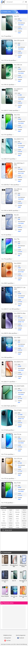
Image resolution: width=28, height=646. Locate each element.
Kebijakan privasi (7, 635)
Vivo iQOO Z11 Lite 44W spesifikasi (10, 309)
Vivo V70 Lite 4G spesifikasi (8, 60)
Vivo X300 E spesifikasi (7, 283)
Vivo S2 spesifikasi (6, 234)
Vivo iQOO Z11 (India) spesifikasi (10, 110)
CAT (11, 520)
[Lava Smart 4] (4, 559)
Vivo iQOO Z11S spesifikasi (8, 159)
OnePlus (24, 512)
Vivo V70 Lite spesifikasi (7, 478)
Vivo (24, 518)
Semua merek (8, 530)
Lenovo (4, 514)
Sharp (24, 525)
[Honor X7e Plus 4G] (23, 590)
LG (10, 512)
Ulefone (10, 523)
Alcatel (3, 527)
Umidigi (17, 527)
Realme (10, 516)
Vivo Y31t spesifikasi (7, 134)
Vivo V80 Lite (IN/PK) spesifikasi (10, 210)
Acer (17, 520)
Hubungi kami (7, 637)
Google (17, 514)
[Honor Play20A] (4, 590)
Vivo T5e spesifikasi (6, 259)
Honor (17, 518)
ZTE (4, 518)
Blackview (4, 525)
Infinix (10, 518)
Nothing (10, 527)
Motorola (17, 512)
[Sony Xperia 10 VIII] (23, 575)
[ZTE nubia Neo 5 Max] (14, 559)
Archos (24, 523)
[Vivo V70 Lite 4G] (14, 590)
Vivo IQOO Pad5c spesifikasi (8, 406)
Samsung (4, 510)
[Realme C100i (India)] (23, 559)
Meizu (17, 516)
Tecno (24, 514)
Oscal (10, 525)
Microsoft (24, 520)
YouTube (8, 640)
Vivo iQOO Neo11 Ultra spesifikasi (10, 184)
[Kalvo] (3, 2)
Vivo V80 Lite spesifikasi (7, 84)
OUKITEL (17, 523)
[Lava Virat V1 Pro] (4, 575)
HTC (24, 516)
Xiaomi (24, 510)
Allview (17, 525)
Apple (10, 510)
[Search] (23, 2)
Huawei (17, 510)
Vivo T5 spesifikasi (6, 36)
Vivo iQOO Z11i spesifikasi (8, 381)
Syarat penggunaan (20, 635)
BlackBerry (3, 523)
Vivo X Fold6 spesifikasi (7, 430)
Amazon (24, 527)
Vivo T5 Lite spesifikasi (7, 454)
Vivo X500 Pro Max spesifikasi (9, 333)
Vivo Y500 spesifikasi (7, 357)
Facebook (21, 637)
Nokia (10, 514)
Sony (4, 520)
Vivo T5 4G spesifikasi (7, 502)
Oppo (4, 512)
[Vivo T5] (14, 575)
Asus (4, 516)
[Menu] (26, 2)
